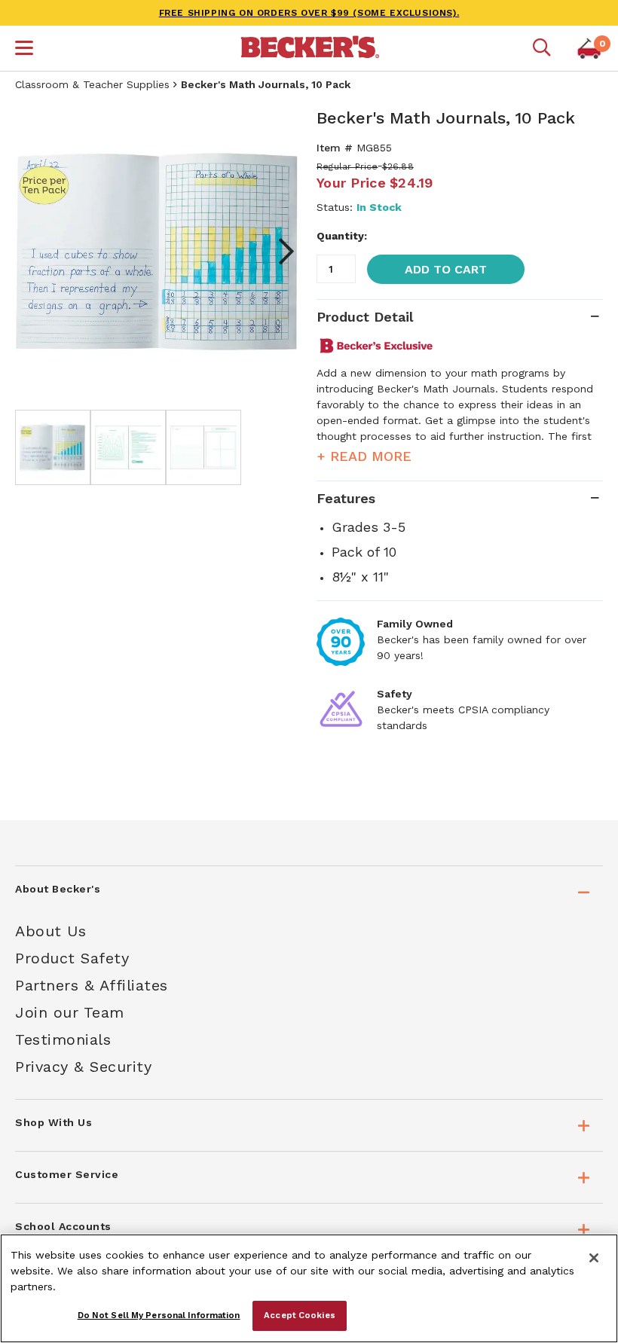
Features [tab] (346, 498)
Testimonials (63, 1039)
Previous (38, 252)
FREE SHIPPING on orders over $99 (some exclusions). (309, 13)
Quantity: (342, 236)
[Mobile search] (542, 48)
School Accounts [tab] (63, 1226)
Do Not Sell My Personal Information (159, 1315)
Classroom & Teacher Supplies (92, 84)
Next (279, 252)
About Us (50, 931)
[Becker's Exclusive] (382, 346)
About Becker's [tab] (57, 889)
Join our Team (69, 1012)
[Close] (593, 1257)
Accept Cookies (299, 1315)
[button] (24, 50)
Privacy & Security (83, 1067)
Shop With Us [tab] (53, 1122)
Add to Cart (446, 269)
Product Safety (72, 958)
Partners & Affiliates (91, 985)
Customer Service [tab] (66, 1174)
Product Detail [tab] (365, 317)
